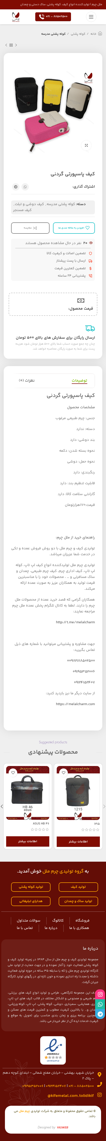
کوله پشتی (77, 34)
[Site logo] (16, 16)
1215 (97, 823)
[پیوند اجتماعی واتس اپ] (25, 187)
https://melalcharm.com (75, 704)
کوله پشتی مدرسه (53, 34)
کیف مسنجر (22, 210)
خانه (93, 34)
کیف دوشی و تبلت (29, 204)
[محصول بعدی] (6, 45)
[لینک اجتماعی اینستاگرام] (100, 994)
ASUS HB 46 (41, 823)
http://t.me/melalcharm (75, 622)
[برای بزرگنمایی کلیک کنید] (86, 145)
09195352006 (84, 672)
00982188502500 (81, 661)
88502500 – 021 (57, 16)
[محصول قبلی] (16, 45)
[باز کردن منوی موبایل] (91, 17)
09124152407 (84, 682)
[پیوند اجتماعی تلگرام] (15, 187)
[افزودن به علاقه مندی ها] (63, 772)
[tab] (79, 381)
